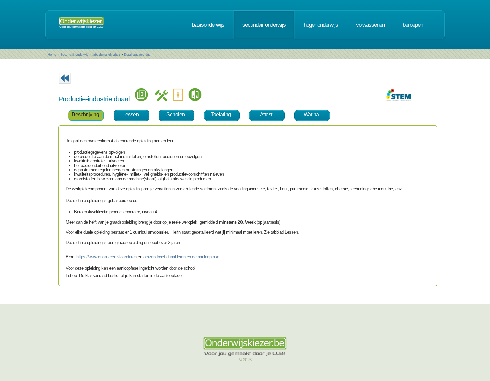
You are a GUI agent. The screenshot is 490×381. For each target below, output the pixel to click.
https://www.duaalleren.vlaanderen (106, 256)
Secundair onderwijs (74, 54)
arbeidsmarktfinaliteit (106, 54)
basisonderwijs (208, 24)
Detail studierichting (137, 54)
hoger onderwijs (321, 24)
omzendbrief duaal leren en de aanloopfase (181, 256)
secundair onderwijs (264, 24)
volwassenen (370, 24)
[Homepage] (81, 25)
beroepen (413, 24)
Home (52, 54)
